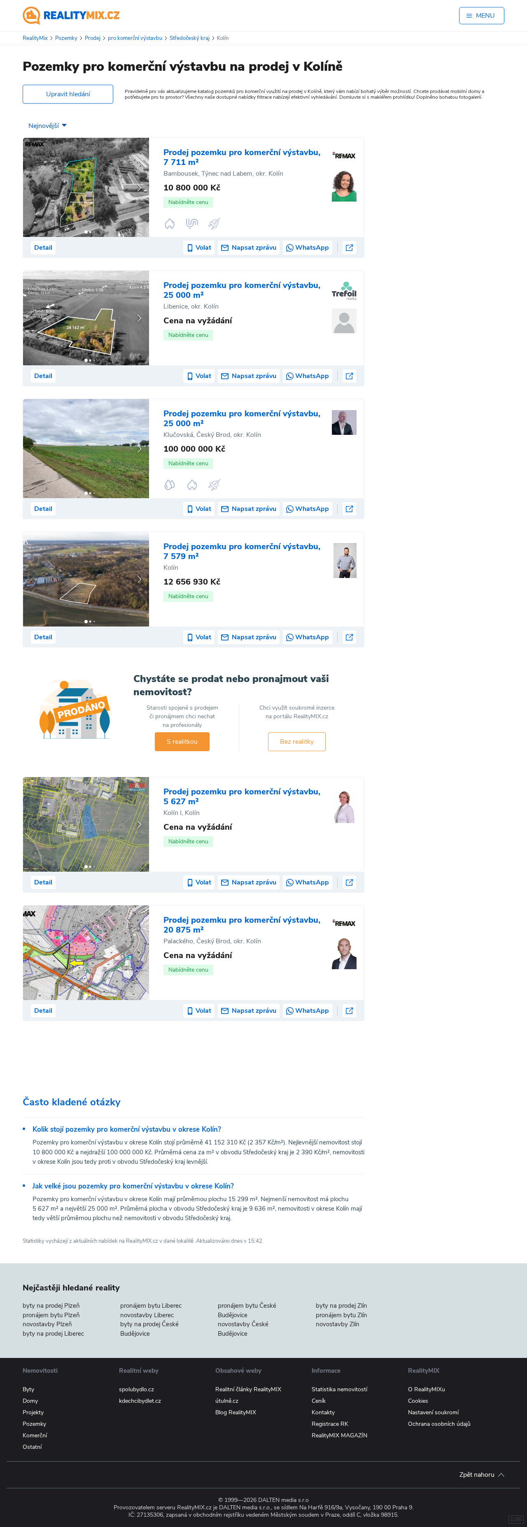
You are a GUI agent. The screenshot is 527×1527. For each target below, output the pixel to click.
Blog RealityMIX (235, 1412)
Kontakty (323, 1412)
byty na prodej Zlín (341, 1306)
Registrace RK (330, 1424)
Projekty (33, 1412)
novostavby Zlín (337, 1324)
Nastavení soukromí (433, 1412)
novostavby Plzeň (47, 1324)
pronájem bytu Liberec (151, 1306)
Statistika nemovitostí (339, 1389)
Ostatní (32, 1447)
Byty (28, 1389)
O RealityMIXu (426, 1389)
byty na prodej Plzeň (51, 1306)
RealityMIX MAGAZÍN (339, 1435)
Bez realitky (297, 741)
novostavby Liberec (147, 1315)
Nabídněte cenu (188, 202)
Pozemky (34, 1424)
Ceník (319, 1401)
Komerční (35, 1435)
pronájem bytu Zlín (341, 1315)
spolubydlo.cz (136, 1389)
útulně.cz (226, 1401)
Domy (30, 1401)
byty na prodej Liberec (53, 1334)
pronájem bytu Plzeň (51, 1315)
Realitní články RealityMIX (248, 1389)
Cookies (418, 1401)
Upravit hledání (68, 94)
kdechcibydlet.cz (140, 1401)
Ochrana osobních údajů (439, 1424)
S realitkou (182, 741)
